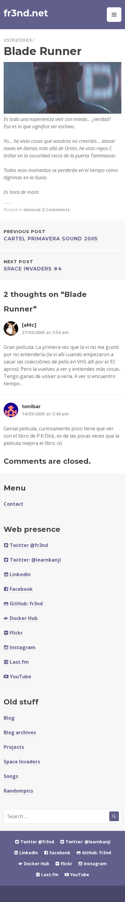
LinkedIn (19, 574)
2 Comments (56, 209)
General (31, 209)
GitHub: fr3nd (25, 603)
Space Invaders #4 (33, 265)
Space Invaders (22, 761)
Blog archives (20, 732)
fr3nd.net (26, 13)
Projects (14, 747)
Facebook (20, 589)
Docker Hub (23, 618)
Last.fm (18, 662)
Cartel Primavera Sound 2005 (51, 235)
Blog (9, 717)
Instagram (21, 647)
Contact (13, 504)
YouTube (19, 676)
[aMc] (29, 325)
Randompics (18, 790)
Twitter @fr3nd (28, 545)
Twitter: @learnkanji (34, 559)
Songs (11, 776)
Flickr (15, 632)
